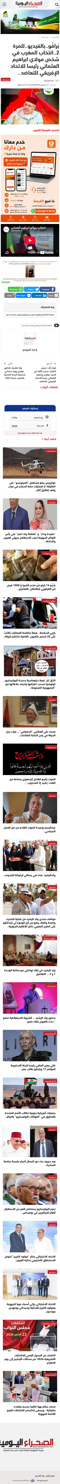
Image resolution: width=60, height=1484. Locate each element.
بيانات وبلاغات (49, 1323)
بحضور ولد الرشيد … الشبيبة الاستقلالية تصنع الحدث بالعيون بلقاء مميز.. (29, 1019)
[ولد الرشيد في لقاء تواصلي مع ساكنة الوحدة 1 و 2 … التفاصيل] (30, 950)
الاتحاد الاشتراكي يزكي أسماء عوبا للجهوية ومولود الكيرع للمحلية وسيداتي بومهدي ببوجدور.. (31, 1307)
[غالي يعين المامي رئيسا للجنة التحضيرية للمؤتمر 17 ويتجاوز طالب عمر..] (30, 1045)
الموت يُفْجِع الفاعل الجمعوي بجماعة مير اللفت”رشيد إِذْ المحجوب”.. (33, 780)
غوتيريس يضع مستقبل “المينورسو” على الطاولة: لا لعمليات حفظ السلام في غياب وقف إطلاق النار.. (32, 486)
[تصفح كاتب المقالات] (30, 338)
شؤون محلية (50, 938)
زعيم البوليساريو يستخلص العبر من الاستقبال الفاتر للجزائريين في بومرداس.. (30, 1210)
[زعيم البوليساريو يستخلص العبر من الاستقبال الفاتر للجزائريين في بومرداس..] (30, 1189)
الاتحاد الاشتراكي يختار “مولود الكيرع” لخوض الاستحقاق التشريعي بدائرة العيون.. (30, 1258)
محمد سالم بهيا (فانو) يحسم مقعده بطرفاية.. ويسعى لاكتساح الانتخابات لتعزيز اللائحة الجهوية (31, 1410)
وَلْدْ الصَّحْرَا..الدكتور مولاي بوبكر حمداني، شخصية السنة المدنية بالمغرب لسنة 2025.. (14, 372)
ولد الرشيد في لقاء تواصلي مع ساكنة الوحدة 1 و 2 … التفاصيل (30, 971)
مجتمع (52, 699)
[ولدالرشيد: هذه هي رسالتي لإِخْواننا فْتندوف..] (30, 855)
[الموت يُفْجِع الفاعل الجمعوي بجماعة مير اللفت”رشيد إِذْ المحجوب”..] (30, 759)
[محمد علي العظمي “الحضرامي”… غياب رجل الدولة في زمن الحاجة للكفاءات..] (30, 711)
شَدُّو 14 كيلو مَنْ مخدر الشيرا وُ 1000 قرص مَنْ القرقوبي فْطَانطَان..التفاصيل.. (31, 586)
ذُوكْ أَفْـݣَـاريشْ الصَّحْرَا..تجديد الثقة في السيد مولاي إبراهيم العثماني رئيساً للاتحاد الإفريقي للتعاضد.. (45, 374)
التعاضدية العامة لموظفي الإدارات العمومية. (37, 325)
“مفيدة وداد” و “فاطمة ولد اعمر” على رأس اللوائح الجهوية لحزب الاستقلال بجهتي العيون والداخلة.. (30, 537)
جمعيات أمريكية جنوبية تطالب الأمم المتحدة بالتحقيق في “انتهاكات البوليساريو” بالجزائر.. (30, 1114)
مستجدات (5, 79)
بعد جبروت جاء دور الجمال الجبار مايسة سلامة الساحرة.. (30, 1162)
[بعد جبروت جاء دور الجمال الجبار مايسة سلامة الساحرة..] (30, 1141)
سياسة (52, 502)
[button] (47, 289)
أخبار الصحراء (50, 648)
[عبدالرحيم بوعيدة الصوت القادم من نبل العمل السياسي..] (30, 807)
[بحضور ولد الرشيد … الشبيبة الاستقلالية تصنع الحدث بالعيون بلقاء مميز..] (30, 998)
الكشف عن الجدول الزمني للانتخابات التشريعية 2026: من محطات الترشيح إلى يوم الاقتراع (30, 1358)
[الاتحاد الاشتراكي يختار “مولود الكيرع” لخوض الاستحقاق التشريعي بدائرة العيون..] (30, 1236)
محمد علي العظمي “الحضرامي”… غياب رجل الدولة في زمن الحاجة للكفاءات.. (31, 733)
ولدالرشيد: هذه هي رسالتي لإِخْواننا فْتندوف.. (29, 875)
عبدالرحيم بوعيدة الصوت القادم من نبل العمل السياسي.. (30, 829)
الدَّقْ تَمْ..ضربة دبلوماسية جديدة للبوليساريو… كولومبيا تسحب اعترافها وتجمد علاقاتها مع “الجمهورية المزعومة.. (29, 683)
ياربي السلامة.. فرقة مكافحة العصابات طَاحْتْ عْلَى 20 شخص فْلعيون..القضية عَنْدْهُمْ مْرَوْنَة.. (29, 634)
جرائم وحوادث (49, 553)
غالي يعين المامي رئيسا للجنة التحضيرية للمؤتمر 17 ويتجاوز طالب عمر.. (33, 1066)
